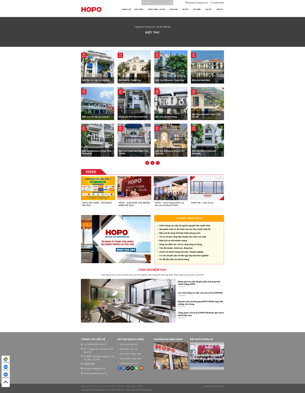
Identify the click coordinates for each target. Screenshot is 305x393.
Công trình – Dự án (156, 9)
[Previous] (81, 193)
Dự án (94, 386)
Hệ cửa (185, 9)
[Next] (224, 193)
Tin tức (208, 9)
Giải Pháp (174, 9)
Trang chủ (126, 9)
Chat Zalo (6, 370)
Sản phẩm (111, 386)
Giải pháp (101, 386)
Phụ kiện (196, 9)
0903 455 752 (219, 386)
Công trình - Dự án (153, 26)
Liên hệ (219, 9)
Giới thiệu (138, 9)
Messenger (5, 377)
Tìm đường (5, 362)
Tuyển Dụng (130, 386)
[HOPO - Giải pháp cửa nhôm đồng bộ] (94, 9)
